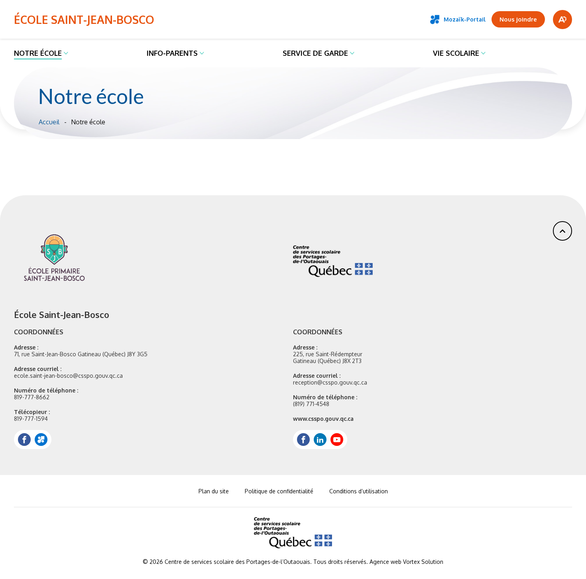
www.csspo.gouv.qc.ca (323, 418)
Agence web (385, 561)
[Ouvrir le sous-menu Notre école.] (66, 53)
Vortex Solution (423, 561)
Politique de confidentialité (279, 491)
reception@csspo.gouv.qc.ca (330, 382)
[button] (562, 231)
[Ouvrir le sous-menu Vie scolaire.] (483, 53)
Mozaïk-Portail (465, 19)
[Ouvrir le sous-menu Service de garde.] (352, 53)
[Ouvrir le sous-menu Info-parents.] (202, 53)
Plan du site (214, 491)
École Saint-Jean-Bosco (84, 19)
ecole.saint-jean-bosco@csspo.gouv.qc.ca (68, 375)
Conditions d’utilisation (358, 491)
